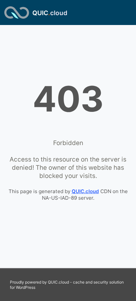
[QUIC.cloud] (17, 12)
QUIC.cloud (85, 191)
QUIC (49, 13)
